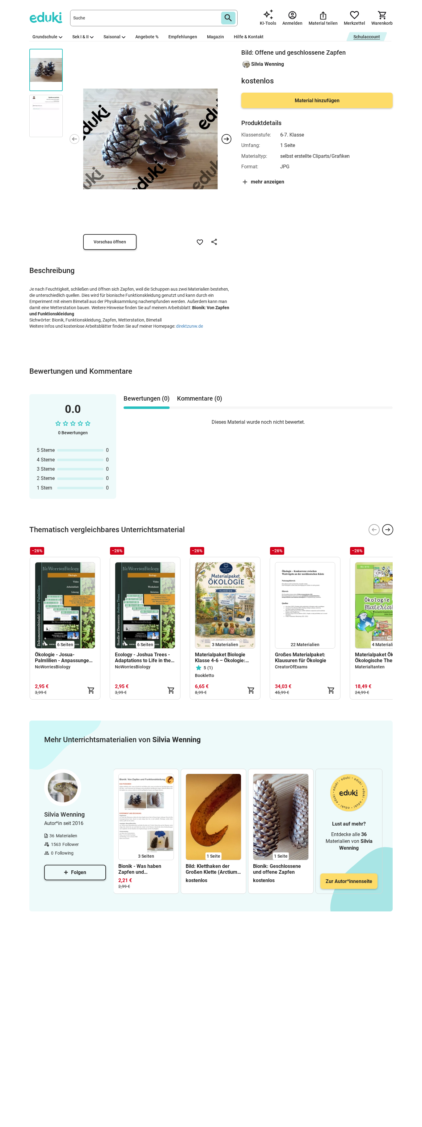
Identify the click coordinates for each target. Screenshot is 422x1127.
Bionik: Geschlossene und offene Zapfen (277, 869)
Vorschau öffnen (110, 241)
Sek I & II (80, 36)
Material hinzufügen (317, 100)
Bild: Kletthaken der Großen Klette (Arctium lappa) (211, 869)
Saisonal (111, 36)
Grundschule (44, 36)
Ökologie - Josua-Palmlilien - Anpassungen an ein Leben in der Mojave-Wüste (63, 657)
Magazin (215, 36)
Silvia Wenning (267, 64)
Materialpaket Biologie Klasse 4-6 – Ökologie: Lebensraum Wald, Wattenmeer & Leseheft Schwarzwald (221, 657)
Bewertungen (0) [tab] (147, 398)
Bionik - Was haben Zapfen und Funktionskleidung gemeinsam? (139, 869)
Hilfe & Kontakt (249, 36)
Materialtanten (370, 666)
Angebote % (146, 36)
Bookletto (204, 675)
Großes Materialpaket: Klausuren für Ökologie (300, 657)
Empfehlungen (182, 36)
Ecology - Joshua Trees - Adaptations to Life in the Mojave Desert (143, 657)
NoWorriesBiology (52, 666)
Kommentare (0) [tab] (199, 398)
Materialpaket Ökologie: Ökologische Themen (382, 657)
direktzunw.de (189, 326)
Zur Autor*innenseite (349, 881)
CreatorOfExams (291, 666)
